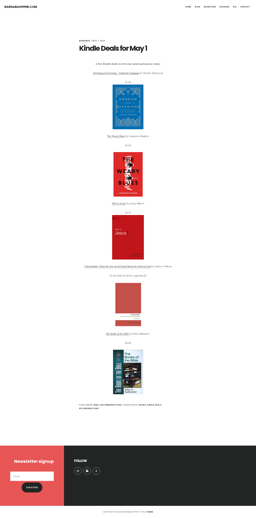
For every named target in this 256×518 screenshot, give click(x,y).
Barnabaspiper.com (20, 7)
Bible (96, 405)
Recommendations (111, 405)
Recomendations (89, 408)
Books (142, 405)
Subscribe (32, 487)
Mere (150, 511)
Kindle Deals (154, 405)
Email (51, 469)
